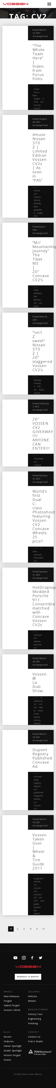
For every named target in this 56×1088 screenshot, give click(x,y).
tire (35, 910)
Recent (8, 1036)
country (37, 383)
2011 (36, 900)
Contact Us (34, 1036)
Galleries (34, 992)
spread (37, 907)
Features (9, 1041)
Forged (8, 1000)
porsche (38, 644)
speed (37, 717)
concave (38, 554)
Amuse (37, 200)
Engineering (34, 1018)
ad (40, 897)
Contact (33, 1032)
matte (40, 213)
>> (43, 928)
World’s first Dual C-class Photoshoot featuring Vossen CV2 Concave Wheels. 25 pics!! (44, 516)
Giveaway (38, 458)
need (40, 710)
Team (36, 89)
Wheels (8, 992)
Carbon (37, 197)
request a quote (28, 976)
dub (41, 707)
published (38, 792)
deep (36, 779)
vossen (37, 105)
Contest (37, 465)
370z (36, 101)
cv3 (35, 707)
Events (7, 1059)
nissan (37, 108)
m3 (35, 303)
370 (35, 216)
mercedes (38, 557)
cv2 (41, 101)
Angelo (37, 98)
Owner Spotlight (13, 1045)
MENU (49, 4)
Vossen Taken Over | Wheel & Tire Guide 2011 (40, 851)
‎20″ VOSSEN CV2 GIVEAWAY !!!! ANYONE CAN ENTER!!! (43, 434)
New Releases (12, 996)
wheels (37, 723)
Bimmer (37, 299)
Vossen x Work (12, 1010)
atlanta (37, 641)
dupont (37, 786)
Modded (38, 293)
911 (35, 638)
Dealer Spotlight (13, 1050)
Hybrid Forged (11, 1005)
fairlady (37, 203)
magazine (38, 795)
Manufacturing (38, 1009)
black (41, 389)
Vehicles (32, 996)
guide (36, 904)
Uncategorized (40, 36)
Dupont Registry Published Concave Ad (42, 758)
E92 (35, 296)
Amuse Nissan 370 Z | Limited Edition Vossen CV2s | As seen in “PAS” (40, 157)
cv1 (35, 704)
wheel (37, 913)
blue (36, 206)
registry (37, 783)
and (42, 900)
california (38, 701)
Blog (7, 1032)
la (34, 710)
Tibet (36, 290)
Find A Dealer (35, 1041)
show (36, 713)
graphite (38, 209)
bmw (36, 306)
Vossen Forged (12, 1055)
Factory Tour (35, 1014)
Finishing (33, 1023)
